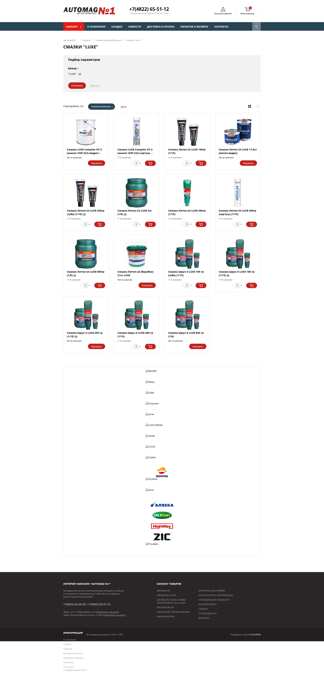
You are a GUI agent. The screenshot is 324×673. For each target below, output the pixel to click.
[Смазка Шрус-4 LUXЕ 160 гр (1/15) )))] (238, 254)
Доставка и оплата (160, 26)
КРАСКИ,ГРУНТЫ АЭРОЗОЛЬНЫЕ (215, 595)
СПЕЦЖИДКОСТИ (207, 613)
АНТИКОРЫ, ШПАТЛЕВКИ (211, 590)
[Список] (258, 106)
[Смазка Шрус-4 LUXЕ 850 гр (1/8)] (187, 315)
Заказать (96, 163)
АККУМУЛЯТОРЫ (165, 616)
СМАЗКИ (203, 608)
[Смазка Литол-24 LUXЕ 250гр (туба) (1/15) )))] (86, 193)
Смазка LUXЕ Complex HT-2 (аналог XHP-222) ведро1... (84, 151)
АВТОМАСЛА (163, 590)
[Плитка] (249, 106)
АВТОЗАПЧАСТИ (165, 607)
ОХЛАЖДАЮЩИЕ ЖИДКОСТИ (214, 599)
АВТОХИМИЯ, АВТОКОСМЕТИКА (173, 611)
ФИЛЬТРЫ (203, 617)
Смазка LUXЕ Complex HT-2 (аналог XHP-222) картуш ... (135, 151)
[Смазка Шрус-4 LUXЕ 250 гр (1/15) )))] (86, 315)
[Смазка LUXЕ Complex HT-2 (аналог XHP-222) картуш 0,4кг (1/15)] (136, 131)
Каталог (72, 26)
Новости (134, 26)
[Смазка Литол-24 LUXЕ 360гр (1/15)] (187, 193)
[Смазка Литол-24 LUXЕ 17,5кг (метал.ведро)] (238, 131)
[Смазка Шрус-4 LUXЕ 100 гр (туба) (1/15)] (187, 254)
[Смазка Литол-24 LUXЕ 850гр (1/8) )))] (86, 254)
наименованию (101, 106)
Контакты (221, 26)
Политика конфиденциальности (75, 668)
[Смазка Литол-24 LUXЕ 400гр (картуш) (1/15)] (238, 193)
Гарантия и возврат (194, 26)
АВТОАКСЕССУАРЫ (166, 595)
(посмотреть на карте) (107, 611)
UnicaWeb (255, 634)
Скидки (116, 26)
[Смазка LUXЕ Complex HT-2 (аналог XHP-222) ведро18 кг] (86, 131)
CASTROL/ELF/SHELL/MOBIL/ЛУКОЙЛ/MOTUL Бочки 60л (171, 601)
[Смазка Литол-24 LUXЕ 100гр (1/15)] (187, 131)
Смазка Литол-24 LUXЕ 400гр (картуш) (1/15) (237, 212)
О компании (96, 26)
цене (124, 106)
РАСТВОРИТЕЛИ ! (207, 604)
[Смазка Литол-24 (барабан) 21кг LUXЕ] (136, 254)
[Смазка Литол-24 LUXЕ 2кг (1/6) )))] (136, 193)
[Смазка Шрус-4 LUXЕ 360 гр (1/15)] (136, 315)
